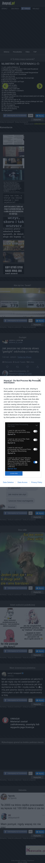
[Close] (40, 380)
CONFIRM (14, 473)
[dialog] (22, 431)
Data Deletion (8, 482)
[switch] (35, 431)
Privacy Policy (36, 482)
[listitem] (22, 425)
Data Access (22, 482)
